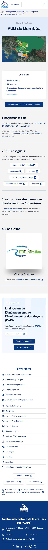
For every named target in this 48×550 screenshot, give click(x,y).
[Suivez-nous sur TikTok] (22, 546)
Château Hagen (11, 431)
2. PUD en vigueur (12, 84)
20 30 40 (9, 534)
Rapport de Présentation (23, 165)
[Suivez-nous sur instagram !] (30, 546)
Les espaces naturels (14, 442)
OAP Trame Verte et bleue (22, 177)
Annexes (35, 183)
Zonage (32, 171)
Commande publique (14, 379)
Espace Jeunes (11, 426)
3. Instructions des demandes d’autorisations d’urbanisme (24, 89)
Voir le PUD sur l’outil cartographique (23, 104)
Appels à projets (12, 390)
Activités (9, 462)
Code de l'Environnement (15, 436)
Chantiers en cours (13, 395)
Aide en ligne (34, 482)
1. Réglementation (12, 80)
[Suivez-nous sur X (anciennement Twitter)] (35, 546)
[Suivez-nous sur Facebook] (13, 546)
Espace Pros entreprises (15, 416)
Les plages (9, 452)
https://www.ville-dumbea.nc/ (28, 279)
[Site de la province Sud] (4, 4)
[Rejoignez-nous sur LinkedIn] (17, 546)
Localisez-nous (12, 482)
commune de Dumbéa (13, 209)
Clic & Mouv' (10, 411)
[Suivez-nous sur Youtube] (26, 546)
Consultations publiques (15, 384)
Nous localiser (22, 347)
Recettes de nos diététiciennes (18, 467)
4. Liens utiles (11, 94)
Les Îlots (8, 457)
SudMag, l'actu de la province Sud (19, 400)
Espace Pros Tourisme (14, 421)
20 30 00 (33, 534)
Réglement (14, 171)
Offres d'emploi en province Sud (18, 374)
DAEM (37, 326)
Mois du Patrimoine (13, 406)
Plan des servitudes (14, 183)
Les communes (11, 447)
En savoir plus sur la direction (14, 334)
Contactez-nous (22, 341)
